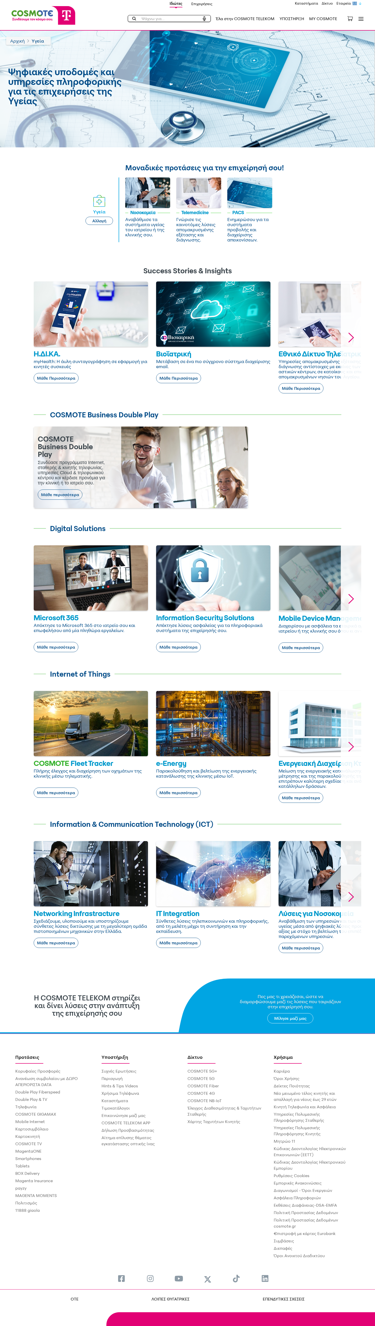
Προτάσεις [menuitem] (27, 1057)
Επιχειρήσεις (201, 4)
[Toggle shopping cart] (352, 18)
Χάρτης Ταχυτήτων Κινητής (214, 1121)
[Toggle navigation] (360, 18)
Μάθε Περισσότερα (56, 378)
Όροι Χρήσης (286, 1078)
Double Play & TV (31, 1099)
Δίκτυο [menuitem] (195, 1057)
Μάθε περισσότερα (60, 494)
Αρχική (17, 40)
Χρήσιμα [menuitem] (283, 1057)
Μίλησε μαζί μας (290, 1018)
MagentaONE (28, 1151)
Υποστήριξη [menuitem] (115, 1057)
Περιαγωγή (112, 1078)
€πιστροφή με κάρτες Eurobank (304, 1233)
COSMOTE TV (28, 1143)
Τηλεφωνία (25, 1106)
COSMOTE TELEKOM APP (126, 1122)
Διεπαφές (283, 1248)
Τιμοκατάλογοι (116, 1108)
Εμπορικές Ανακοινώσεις (298, 1183)
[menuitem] (121, 1278)
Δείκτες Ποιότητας (292, 1085)
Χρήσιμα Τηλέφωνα (120, 1093)
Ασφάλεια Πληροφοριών (297, 1197)
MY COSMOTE (323, 18)
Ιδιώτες (176, 3)
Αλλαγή (99, 220)
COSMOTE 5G (201, 1078)
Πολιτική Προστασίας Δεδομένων (306, 1212)
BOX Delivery (27, 1173)
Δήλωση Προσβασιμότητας (128, 1130)
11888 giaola (27, 1210)
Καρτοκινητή (27, 1136)
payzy (21, 1188)
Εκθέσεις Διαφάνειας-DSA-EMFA (305, 1205)
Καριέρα (282, 1071)
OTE (75, 1299)
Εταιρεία (343, 3)
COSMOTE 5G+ (202, 1071)
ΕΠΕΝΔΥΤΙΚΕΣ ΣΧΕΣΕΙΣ (284, 1299)
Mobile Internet (30, 1121)
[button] (351, 337)
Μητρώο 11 (284, 1141)
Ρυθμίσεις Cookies (291, 1175)
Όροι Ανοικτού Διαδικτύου (299, 1255)
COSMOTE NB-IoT (205, 1100)
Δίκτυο (327, 3)
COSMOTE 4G (201, 1093)
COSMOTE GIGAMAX (35, 1114)
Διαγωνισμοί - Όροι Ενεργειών (303, 1190)
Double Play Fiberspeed (37, 1092)
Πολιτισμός (26, 1202)
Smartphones (28, 1158)
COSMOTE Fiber (203, 1085)
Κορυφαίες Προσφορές (37, 1071)
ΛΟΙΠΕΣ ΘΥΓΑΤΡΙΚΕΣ (171, 1299)
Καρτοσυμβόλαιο (31, 1128)
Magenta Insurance (34, 1180)
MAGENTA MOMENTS (36, 1195)
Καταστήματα (306, 3)
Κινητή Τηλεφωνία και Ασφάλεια (305, 1106)
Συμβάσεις (284, 1240)
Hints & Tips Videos (120, 1085)
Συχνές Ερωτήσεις (119, 1071)
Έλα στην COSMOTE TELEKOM (245, 18)
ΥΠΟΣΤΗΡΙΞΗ (292, 18)
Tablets (22, 1165)
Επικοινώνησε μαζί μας (124, 1115)
